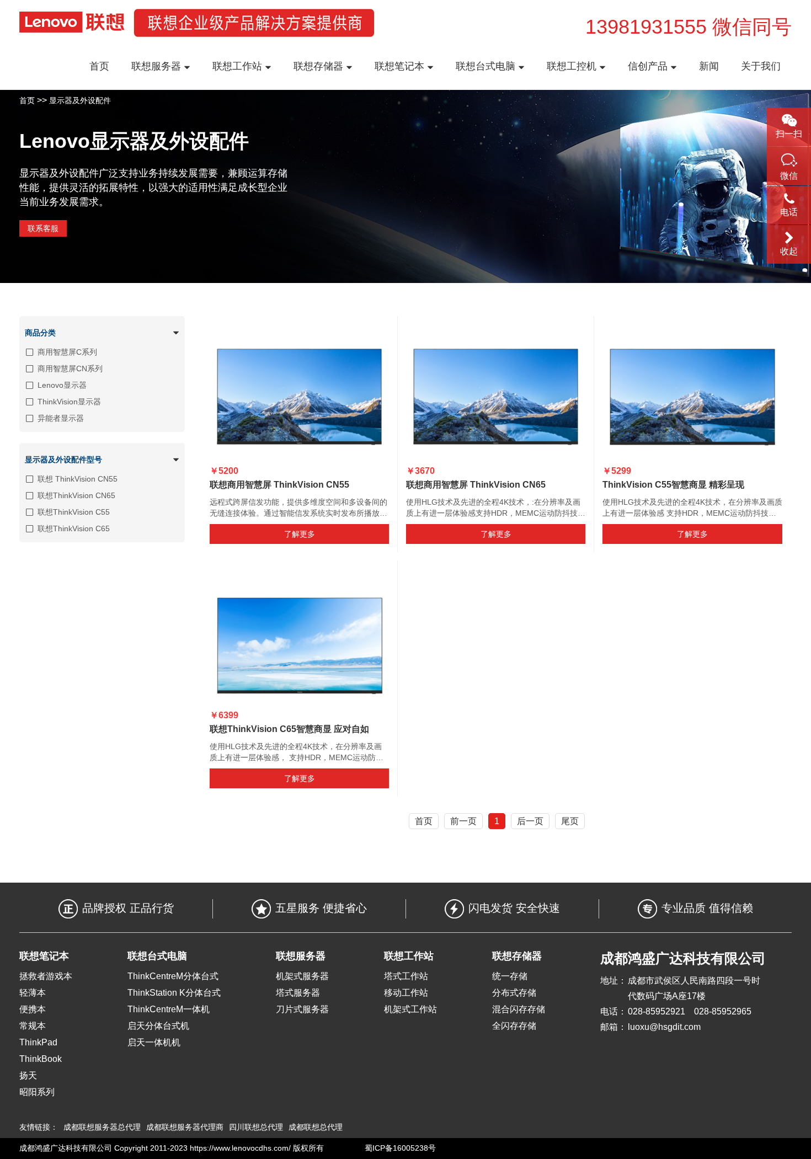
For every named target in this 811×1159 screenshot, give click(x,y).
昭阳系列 (37, 1092)
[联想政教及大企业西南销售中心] (71, 22)
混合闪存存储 (518, 1009)
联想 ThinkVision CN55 (78, 478)
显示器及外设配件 (80, 100)
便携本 (32, 1009)
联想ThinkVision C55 (74, 512)
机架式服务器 (302, 976)
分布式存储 (514, 992)
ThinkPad (38, 1042)
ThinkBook (40, 1059)
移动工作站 (406, 992)
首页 (99, 66)
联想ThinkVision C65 (74, 528)
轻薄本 (32, 992)
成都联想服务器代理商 (184, 1127)
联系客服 (43, 228)
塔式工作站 (406, 976)
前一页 (463, 821)
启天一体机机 (153, 1042)
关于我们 (761, 66)
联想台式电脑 (487, 66)
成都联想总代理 (316, 1127)
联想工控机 (573, 66)
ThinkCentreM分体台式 (172, 976)
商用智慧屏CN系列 (70, 368)
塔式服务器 (298, 992)
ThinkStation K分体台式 (174, 992)
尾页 (570, 821)
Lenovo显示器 (62, 385)
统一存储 (509, 976)
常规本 (32, 1025)
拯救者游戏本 (45, 976)
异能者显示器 (61, 418)
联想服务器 (157, 66)
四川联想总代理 (256, 1127)
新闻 (709, 66)
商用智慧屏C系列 (67, 352)
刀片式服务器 (302, 1009)
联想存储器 (320, 66)
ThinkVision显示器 (69, 401)
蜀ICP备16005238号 (400, 1148)
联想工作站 (238, 66)
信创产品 (649, 66)
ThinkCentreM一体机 (168, 1009)
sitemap (340, 1148)
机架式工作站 (410, 1009)
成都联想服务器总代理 (102, 1127)
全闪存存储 (514, 1025)
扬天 (28, 1075)
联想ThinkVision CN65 (76, 495)
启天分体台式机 (158, 1025)
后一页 (530, 821)
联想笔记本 (401, 66)
